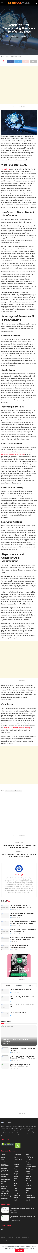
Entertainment (18, 1159)
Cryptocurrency (6, 1196)
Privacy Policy (4, 1239)
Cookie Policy (15, 1239)
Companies (4, 1193)
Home (2, 56)
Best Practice (5, 1179)
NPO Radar (29, 1157)
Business (4, 1186)
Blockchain (4, 1184)
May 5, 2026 (6, 1043)
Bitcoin (3, 1181)
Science (28, 1176)
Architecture (5, 1162)
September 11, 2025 (15, 925)
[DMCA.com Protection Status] (18, 1145)
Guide (15, 1178)
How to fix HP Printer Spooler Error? (21, 989)
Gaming (16, 1176)
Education (4, 1198)
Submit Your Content (27, 1239)
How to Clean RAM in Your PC (19, 1013)
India (15, 1188)
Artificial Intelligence (16, 56)
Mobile (16, 1197)
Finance (16, 1166)
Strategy (28, 1188)
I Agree (19, 1250)
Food (15, 1169)
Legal (15, 1190)
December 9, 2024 (25, 36)
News (27, 1154)
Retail (28, 1171)
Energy (16, 1157)
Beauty (3, 1176)
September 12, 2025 (15, 909)
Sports (28, 1183)
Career (3, 1188)
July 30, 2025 (14, 941)
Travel (28, 1193)
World (28, 1200)
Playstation (29, 1162)
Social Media (30, 1181)
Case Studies (5, 1191)
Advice (3, 1154)
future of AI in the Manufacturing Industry (17, 728)
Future (7, 56)
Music (16, 1200)
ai (6, 790)
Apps (2, 1159)
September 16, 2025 (15, 1052)
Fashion (16, 1164)
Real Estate (29, 1169)
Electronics (17, 1154)
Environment (17, 1162)
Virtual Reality (30, 1197)
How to (16, 1185)
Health (16, 1181)
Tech (27, 1190)
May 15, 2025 (14, 949)
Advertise (10, 1237)
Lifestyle (16, 1193)
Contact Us (4, 1241)
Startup (28, 1185)
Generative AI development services (13, 454)
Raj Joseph (14, 36)
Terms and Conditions (21, 1237)
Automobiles (5, 1174)
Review (28, 1174)
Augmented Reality (4, 1171)
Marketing (17, 1195)
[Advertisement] (19, 85)
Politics (28, 1164)
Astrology (4, 1168)
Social (28, 1178)
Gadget (16, 1174)
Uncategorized (30, 1195)
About (3, 1237)
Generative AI (5, 169)
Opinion (28, 1159)
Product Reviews (31, 1166)
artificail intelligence (15, 790)
